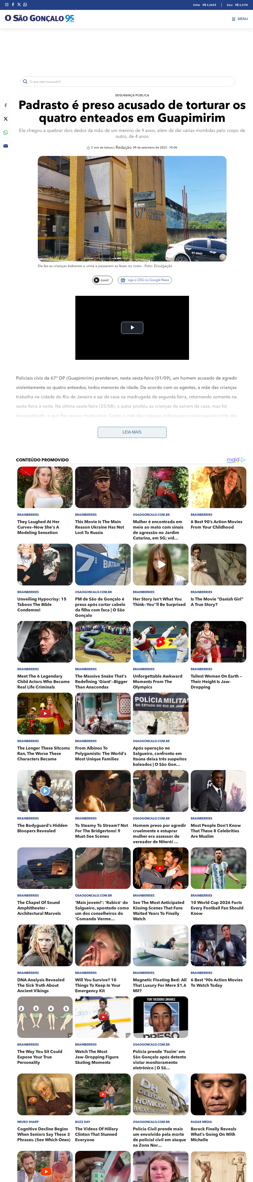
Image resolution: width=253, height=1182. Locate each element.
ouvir (105, 280)
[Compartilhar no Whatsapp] (5, 132)
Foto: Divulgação (158, 266)
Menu (243, 19)
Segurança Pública (132, 95)
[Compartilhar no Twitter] (5, 118)
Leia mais (132, 432)
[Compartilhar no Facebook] (5, 105)
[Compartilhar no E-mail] (5, 145)
